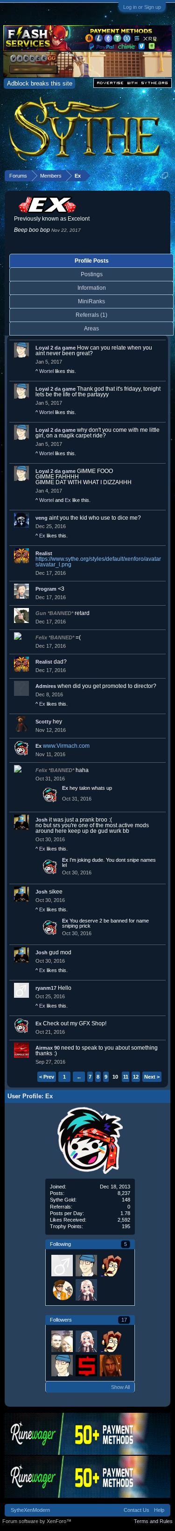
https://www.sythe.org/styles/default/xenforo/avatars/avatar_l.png (98, 562)
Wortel (46, 371)
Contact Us (136, 1510)
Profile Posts (92, 261)
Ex (68, 500)
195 (126, 1226)
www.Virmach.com (66, 746)
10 (115, 1077)
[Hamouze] (110, 1265)
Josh (41, 820)
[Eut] (86, 1289)
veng (41, 518)
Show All (120, 1387)
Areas (91, 328)
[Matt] (61, 1289)
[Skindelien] (61, 1341)
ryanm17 (45, 988)
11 (125, 1077)
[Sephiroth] (110, 1365)
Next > (152, 1077)
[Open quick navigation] (165, 175)
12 (136, 1077)
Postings (92, 274)
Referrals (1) (91, 315)
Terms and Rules (153, 1521)
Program (45, 589)
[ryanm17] (61, 1265)
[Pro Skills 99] (86, 1365)
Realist (43, 553)
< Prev (46, 1077)
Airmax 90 (47, 1048)
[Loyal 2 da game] (86, 1265)
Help (159, 1510)
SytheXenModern (30, 1510)
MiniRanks (91, 301)
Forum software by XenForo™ (36, 1521)
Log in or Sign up (142, 7)
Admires (45, 686)
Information (91, 288)
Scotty (43, 721)
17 (124, 1320)
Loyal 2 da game (55, 348)
